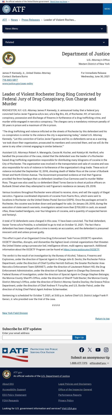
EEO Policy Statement (14, 395)
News (14, 19)
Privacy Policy (66, 400)
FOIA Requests (10, 400)
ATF (4, 19)
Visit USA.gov (69, 408)
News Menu (11, 28)
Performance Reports (70, 395)
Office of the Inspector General (75, 389)
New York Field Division (15, 313)
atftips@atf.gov (98, 363)
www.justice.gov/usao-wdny (17, 83)
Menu (107, 9)
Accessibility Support (14, 389)
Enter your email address (15, 333)
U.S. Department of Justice (55, 376)
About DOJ (8, 384)
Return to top (102, 318)
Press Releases (31, 19)
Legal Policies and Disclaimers (74, 384)
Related (9, 42)
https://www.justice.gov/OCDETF (81, 249)
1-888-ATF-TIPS (78, 363)
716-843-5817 (10, 80)
